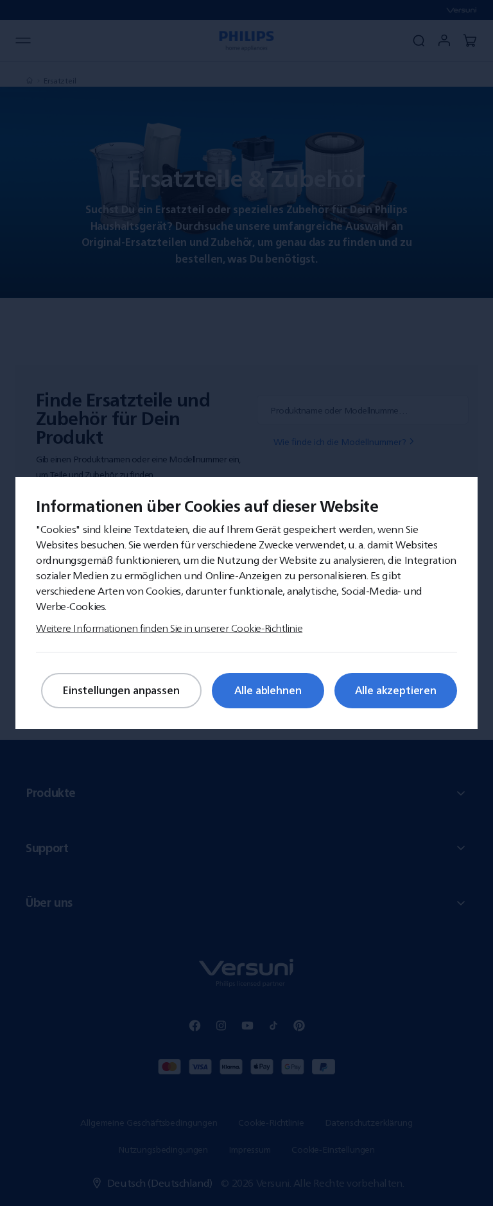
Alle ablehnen (268, 690)
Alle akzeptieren (396, 690)
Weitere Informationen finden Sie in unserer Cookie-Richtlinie (169, 628)
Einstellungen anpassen (121, 690)
